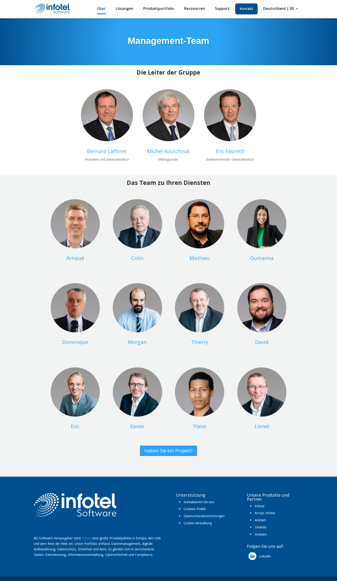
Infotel (86, 538)
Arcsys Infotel (265, 513)
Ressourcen (194, 9)
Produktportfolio (158, 9)
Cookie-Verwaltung (198, 523)
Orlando (261, 527)
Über (101, 9)
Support (222, 9)
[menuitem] (281, 10)
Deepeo (261, 534)
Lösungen (124, 9)
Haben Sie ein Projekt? (168, 451)
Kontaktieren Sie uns (199, 502)
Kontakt (246, 9)
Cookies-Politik (195, 509)
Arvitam (260, 520)
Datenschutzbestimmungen (204, 516)
